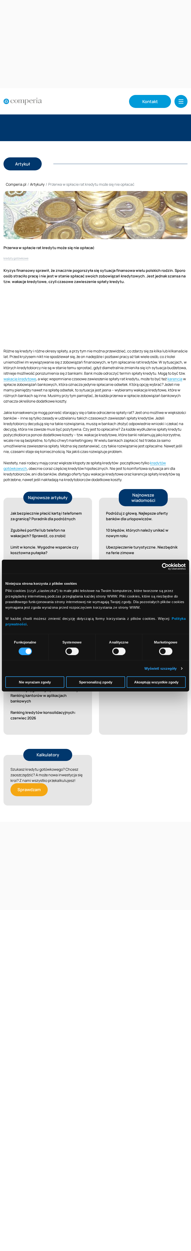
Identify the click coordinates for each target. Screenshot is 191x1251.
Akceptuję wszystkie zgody (156, 682)
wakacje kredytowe (19, 378)
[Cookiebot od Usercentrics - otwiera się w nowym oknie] (165, 566)
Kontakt (150, 101)
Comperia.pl (16, 184)
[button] (181, 101)
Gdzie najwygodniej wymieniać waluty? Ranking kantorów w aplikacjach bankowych (45, 695)
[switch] (72, 651)
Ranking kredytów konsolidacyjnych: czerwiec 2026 (43, 715)
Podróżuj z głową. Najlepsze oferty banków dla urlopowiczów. (137, 516)
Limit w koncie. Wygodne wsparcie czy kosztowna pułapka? (44, 550)
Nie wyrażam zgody (35, 682)
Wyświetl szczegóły (160, 668)
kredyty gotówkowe (15, 258)
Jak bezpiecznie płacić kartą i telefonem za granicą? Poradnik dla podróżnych (46, 516)
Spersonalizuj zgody (95, 682)
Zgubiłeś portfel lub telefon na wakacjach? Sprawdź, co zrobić (38, 533)
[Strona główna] (22, 101)
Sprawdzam (29, 789)
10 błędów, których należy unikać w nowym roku (137, 533)
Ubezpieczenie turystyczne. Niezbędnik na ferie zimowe (141, 550)
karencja (174, 378)
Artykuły (37, 184)
